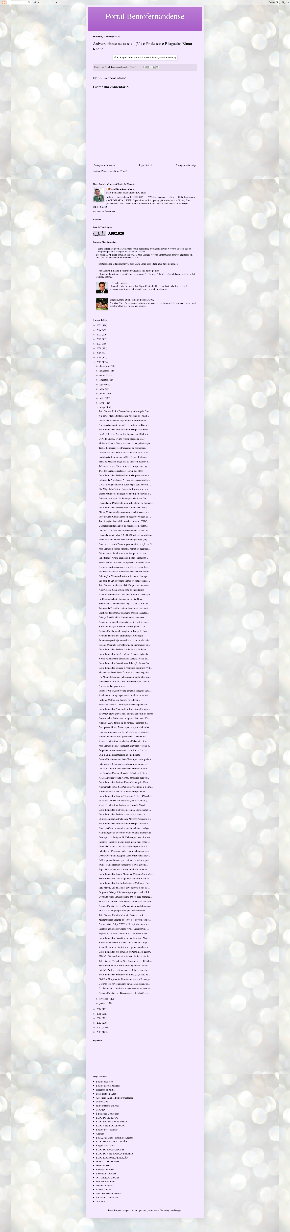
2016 (99, 1009)
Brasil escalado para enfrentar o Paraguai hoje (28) (123, 539)
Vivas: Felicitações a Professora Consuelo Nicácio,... (124, 805)
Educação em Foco (105, 1169)
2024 (99, 330)
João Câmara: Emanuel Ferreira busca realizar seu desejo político (128, 270)
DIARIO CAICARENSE (108, 1161)
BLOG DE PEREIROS (107, 1117)
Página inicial (145, 165)
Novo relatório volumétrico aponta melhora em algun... (125, 828)
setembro (104, 379)
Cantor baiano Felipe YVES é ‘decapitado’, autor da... (125, 924)
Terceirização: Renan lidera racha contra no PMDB (123, 521)
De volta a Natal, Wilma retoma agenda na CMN (122, 438)
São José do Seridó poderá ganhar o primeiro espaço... (125, 580)
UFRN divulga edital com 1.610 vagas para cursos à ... (125, 484)
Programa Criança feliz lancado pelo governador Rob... (125, 892)
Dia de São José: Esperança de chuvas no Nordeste (123, 768)
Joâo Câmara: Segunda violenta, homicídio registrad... (124, 548)
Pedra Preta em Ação (106, 1093)
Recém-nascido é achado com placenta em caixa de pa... (125, 562)
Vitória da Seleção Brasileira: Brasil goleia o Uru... (123, 626)
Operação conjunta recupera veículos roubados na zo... (125, 855)
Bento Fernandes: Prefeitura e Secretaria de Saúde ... (124, 649)
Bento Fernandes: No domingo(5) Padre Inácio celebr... (125, 951)
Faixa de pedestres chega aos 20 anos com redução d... (124, 461)
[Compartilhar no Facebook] (154, 67)
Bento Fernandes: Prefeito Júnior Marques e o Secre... (124, 429)
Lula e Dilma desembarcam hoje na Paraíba (119, 754)
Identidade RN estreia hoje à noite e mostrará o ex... (123, 420)
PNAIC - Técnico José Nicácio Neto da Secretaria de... (125, 956)
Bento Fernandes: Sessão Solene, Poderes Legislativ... (124, 654)
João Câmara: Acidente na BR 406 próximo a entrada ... (125, 585)
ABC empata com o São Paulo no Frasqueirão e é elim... (126, 786)
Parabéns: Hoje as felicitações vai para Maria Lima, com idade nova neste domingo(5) (138, 263)
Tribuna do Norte (104, 1185)
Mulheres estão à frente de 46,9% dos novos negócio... (125, 919)
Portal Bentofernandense (121, 189)
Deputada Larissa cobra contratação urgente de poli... (124, 846)
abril (102, 402)
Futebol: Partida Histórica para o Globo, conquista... (124, 970)
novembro (105, 370)
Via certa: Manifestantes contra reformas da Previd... (124, 415)
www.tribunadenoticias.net (108, 1193)
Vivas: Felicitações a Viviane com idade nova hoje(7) (124, 942)
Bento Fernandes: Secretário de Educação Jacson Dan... (125, 663)
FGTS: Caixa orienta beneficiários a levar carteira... (123, 864)
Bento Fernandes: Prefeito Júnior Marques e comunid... (125, 475)
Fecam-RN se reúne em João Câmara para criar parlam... (126, 759)
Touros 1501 (102, 1101)
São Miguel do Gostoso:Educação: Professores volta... (124, 489)
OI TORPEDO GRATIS (107, 1177)
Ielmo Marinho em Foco (107, 1105)
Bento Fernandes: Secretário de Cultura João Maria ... (124, 507)
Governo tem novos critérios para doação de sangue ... (124, 983)
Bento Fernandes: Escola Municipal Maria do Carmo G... (126, 873)
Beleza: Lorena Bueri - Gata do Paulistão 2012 (132, 299)
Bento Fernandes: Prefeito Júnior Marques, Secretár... (124, 823)
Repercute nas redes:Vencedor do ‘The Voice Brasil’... (124, 933)
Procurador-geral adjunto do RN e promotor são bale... (125, 640)
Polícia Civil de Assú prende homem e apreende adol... (125, 690)
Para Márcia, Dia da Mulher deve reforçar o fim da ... (124, 887)
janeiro (103, 1003)
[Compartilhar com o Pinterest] (157, 67)
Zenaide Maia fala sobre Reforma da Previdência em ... (125, 644)
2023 (99, 334)
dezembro (104, 365)
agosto (103, 384)
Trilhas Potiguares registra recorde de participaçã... (123, 447)
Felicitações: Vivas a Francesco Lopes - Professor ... (124, 557)
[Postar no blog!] (147, 67)
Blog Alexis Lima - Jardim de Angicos (114, 1137)
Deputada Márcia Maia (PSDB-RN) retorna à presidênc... (126, 534)
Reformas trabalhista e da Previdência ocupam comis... (125, 571)
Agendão (100, 1133)
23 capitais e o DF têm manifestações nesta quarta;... (124, 800)
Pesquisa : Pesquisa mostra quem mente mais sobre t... (124, 841)
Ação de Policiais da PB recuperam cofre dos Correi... (124, 993)
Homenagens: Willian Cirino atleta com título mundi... (125, 681)
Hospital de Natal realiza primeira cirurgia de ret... (123, 791)
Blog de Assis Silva (105, 1145)
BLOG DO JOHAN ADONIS (110, 1149)
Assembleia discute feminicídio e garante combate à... (124, 947)
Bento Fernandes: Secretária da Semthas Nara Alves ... (125, 938)
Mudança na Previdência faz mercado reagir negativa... (125, 672)
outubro (104, 375)
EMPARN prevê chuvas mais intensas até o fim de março (126, 713)
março (103, 407)
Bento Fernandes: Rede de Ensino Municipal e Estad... (125, 782)
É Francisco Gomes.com (107, 1113)
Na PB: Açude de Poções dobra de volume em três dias (125, 832)
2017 (99, 362)
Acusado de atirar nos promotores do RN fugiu (121, 635)
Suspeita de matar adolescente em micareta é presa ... (124, 750)
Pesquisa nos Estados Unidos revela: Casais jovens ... (124, 928)
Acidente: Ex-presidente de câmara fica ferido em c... (124, 622)
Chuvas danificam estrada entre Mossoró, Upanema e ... (125, 818)
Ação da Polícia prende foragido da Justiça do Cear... (124, 631)
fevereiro (104, 998)
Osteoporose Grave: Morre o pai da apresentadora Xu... (125, 727)
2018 (99, 357)
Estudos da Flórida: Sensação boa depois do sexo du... (124, 530)
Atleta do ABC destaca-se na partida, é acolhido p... (123, 722)
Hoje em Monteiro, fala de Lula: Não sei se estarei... (124, 731)
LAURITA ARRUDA (106, 1173)
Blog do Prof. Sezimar (106, 1129)
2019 (99, 352)
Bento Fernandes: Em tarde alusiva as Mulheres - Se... (124, 882)
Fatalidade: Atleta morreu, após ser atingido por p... (123, 764)
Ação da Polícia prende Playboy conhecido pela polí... (124, 777)
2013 (99, 1022)
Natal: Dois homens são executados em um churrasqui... (125, 594)
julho (102, 388)
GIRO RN (100, 1109)
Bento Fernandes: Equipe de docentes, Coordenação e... (125, 809)
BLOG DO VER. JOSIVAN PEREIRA (114, 1153)
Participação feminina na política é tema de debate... (124, 457)
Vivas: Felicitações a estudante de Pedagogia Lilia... (123, 741)
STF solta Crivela (118, 282)
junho (103, 393)
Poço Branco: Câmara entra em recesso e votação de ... (125, 516)
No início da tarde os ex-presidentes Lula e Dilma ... (124, 736)
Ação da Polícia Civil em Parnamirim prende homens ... (125, 905)
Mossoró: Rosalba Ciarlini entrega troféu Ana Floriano (125, 901)
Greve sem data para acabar (112, 686)
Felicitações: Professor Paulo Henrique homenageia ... (124, 850)
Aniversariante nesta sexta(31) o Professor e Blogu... (124, 425)
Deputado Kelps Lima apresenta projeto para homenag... (125, 896)
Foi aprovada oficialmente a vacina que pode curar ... (124, 553)
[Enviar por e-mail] (144, 67)
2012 (99, 1027)
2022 (99, 339)
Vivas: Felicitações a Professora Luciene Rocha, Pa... (124, 658)
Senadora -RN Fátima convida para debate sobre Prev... (125, 718)
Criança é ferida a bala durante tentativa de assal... (123, 617)
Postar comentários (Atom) (114, 171)
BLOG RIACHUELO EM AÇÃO (112, 1157)
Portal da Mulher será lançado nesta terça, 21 (120, 699)
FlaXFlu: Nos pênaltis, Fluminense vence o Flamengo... (125, 979)
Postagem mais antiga (186, 165)
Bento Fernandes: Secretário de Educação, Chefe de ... (125, 974)
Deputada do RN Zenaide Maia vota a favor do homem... (126, 502)
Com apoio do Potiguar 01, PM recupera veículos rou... (125, 837)
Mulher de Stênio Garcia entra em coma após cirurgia (124, 443)
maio (102, 398)
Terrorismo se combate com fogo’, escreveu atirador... (124, 603)
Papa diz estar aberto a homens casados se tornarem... (124, 869)
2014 (99, 1018)
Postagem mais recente (104, 165)
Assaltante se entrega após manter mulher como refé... (124, 695)
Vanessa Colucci (103, 1189)
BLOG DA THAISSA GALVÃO (111, 1141)
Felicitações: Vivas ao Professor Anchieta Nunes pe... (124, 576)
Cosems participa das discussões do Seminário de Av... (124, 452)
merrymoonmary (151, 1210)
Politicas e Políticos (105, 1181)
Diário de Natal (103, 1165)
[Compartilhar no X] (150, 67)
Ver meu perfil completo (104, 211)
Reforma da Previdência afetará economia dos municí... (125, 608)
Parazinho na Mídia (105, 1089)
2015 (99, 1013)
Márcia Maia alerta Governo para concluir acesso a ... (124, 511)
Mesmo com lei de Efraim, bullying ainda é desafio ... (124, 965)
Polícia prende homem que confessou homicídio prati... (125, 860)
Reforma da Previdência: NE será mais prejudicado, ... (125, 479)
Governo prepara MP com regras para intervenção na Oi (125, 544)
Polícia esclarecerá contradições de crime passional (123, 704)
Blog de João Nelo (104, 1081)
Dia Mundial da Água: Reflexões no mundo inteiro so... (125, 676)
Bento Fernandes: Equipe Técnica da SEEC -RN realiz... (126, 796)
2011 (99, 1031)
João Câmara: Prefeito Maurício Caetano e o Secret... (124, 915)
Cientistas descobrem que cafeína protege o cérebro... (124, 612)
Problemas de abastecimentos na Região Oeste (120, 599)
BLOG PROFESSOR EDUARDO (112, 1121)
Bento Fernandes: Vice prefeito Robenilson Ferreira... (124, 708)
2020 (99, 348)
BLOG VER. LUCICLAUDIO (110, 1125)
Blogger (178, 1210)
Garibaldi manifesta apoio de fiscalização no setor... (123, 525)
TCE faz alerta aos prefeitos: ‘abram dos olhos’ (121, 470)
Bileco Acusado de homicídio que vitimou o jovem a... (125, 493)
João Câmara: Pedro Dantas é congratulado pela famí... (125, 411)
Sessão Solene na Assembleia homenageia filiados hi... (124, 434)
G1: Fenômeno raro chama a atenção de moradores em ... (126, 988)
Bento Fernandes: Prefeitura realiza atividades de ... (123, 814)
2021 (99, 343)
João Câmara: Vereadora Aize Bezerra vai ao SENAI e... (126, 961)
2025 (99, 325)
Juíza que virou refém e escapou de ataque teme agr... (124, 466)
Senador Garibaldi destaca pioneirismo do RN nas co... (125, 878)
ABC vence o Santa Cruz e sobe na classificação (121, 589)
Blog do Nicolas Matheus (108, 1085)
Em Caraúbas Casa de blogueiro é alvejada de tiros (123, 773)
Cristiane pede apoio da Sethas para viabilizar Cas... (123, 498)
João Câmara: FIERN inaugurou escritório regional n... (125, 745)
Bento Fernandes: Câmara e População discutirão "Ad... (125, 667)
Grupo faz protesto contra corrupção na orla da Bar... (124, 567)
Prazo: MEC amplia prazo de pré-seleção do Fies (122, 910)
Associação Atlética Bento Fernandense (114, 1097)
